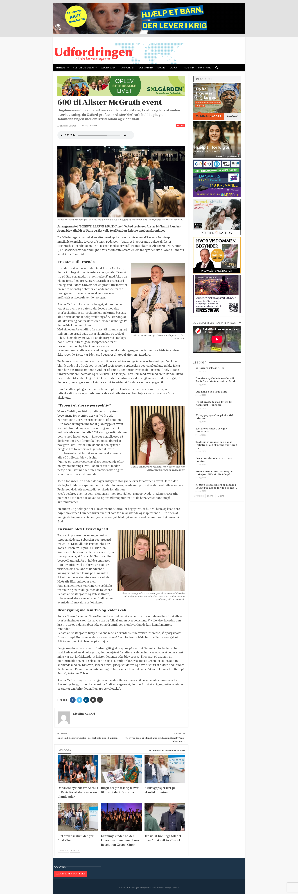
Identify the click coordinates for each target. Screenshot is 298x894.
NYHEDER (61, 67)
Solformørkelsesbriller (210, 368)
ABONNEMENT (109, 67)
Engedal (175, 888)
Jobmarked (146, 67)
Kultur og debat (84, 67)
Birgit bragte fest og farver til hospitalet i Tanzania (214, 403)
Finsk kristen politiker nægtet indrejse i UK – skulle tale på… (214, 473)
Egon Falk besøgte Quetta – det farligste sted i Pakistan (87, 737)
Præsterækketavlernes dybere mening (214, 459)
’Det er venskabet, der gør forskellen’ (211, 430)
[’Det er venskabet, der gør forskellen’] (78, 817)
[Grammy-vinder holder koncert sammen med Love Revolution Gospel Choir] (121, 817)
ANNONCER (127, 67)
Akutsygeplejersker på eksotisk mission (215, 417)
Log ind (189, 67)
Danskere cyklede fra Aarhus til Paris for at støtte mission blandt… (217, 380)
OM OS (174, 67)
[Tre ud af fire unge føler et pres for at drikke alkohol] (164, 817)
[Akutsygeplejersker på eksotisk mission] (164, 769)
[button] (216, 68)
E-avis (161, 67)
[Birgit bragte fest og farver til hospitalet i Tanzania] (121, 769)
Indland (180, 125)
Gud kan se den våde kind (211, 391)
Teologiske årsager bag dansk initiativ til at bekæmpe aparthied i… (216, 445)
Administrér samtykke (70, 873)
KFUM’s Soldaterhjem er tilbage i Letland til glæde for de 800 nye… (216, 486)
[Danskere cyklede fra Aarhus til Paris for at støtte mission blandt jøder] (78, 769)
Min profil (204, 67)
